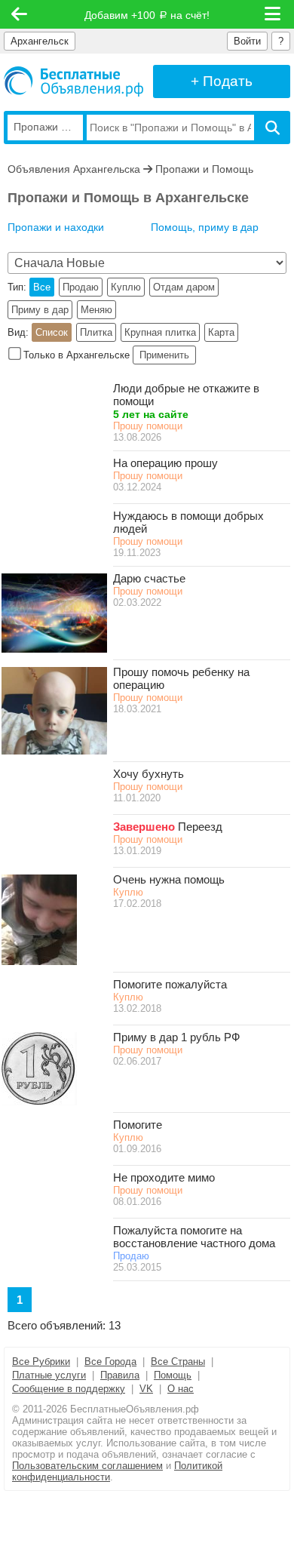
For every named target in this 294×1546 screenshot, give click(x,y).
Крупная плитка (160, 332)
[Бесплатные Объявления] (73, 81)
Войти (247, 41)
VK (146, 1388)
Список (51, 332)
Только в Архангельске (76, 355)
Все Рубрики (41, 1361)
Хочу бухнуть (148, 773)
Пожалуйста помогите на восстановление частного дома (194, 1236)
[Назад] (19, 14)
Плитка (96, 332)
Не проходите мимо (164, 1177)
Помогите (137, 1124)
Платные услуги (49, 1375)
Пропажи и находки (56, 227)
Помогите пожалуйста (170, 984)
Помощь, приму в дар (205, 227)
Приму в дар (40, 309)
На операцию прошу (165, 462)
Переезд (200, 826)
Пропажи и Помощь (204, 169)
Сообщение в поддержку (68, 1388)
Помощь (172, 1375)
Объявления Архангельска (74, 169)
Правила (119, 1375)
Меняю (96, 309)
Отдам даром (184, 287)
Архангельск (40, 41)
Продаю (81, 287)
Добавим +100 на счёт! (146, 15)
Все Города (110, 1361)
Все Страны (178, 1361)
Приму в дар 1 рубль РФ (176, 1037)
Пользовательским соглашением (87, 1465)
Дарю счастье (149, 578)
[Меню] (273, 14)
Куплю (126, 287)
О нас (180, 1388)
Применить (164, 355)
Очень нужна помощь (169, 879)
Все (42, 287)
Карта (221, 332)
